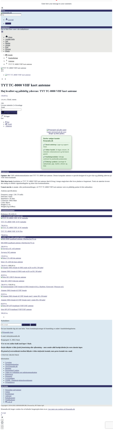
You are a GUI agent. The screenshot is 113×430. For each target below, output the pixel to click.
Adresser (8, 396)
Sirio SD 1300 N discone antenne (12, 281)
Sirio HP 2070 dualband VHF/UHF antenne (16, 309)
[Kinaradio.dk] (6, 12)
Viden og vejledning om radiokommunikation (21, 372)
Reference (4, 214)
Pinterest (8, 126)
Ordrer (7, 392)
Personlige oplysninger (13, 390)
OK (34, 325)
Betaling (8, 368)
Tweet (9, 124)
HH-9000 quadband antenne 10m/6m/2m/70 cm (17, 243)
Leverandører (10, 378)
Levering (8, 362)
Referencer (9, 374)
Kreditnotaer (9, 394)
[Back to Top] (1, 415)
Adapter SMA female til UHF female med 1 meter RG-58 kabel (23, 300)
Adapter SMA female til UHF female (14, 290)
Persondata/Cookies (12, 370)
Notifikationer (10, 400)
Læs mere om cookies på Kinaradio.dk (61, 409)
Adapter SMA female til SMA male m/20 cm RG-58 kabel (21, 271)
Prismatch (8, 376)
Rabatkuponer (10, 398)
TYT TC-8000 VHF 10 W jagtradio (13, 222)
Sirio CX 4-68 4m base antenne (12, 262)
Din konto (4, 386)
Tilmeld (26, 325)
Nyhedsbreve (10, 382)
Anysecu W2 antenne (8, 252)
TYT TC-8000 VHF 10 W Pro (12, 231)
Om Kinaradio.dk (11, 366)
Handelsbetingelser (12, 364)
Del (2, 118)
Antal (3, 107)
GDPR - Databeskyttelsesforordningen (18, 380)
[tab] (56, 172)
